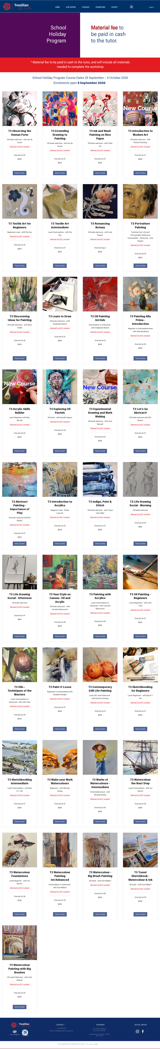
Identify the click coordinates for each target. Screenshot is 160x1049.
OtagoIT (96, 1044)
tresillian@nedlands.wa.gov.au (63, 1031)
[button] (86, 7)
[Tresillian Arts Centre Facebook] (143, 1031)
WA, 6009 (96, 1030)
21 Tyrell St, (96, 1029)
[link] (19, 133)
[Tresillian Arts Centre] (137, 1031)
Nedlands (103, 1029)
